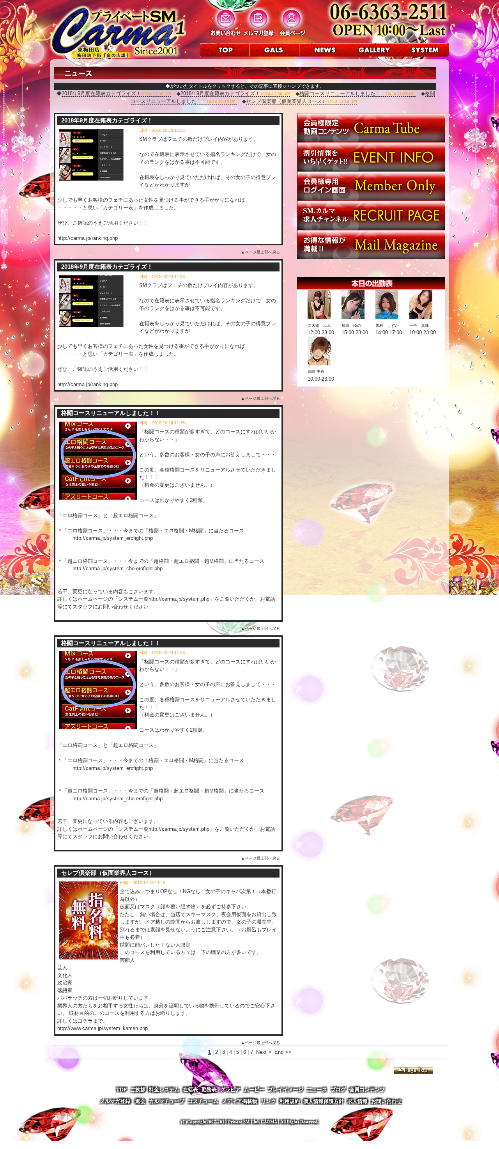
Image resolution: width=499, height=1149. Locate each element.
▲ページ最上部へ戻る (260, 252)
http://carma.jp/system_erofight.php (113, 538)
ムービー (254, 1089)
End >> (282, 1052)
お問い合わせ (386, 1101)
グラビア (230, 1089)
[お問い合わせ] (225, 36)
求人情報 (357, 1101)
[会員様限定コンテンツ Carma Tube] (371, 140)
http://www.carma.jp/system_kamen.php (102, 1028)
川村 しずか (387, 325)
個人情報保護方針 (323, 1101)
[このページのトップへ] (413, 1070)
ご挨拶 (137, 1089)
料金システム (164, 1089)
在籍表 (190, 1089)
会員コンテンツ (367, 1089)
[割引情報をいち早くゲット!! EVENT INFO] (371, 169)
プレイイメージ (285, 1089)
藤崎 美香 (316, 371)
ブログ (338, 1089)
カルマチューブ (166, 1101)
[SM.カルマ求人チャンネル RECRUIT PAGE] (371, 228)
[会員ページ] (291, 36)
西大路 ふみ (319, 325)
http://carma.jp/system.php (179, 599)
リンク (268, 1101)
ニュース (317, 1089)
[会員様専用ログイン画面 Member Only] (371, 199)
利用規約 (290, 1101)
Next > (263, 1052)
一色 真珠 (419, 325)
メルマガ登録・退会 (122, 1101)
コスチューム (203, 1101)
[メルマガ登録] (258, 36)
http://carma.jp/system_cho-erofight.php (118, 568)
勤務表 (209, 1089)
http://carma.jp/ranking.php (87, 238)
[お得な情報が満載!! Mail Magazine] (371, 257)
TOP (121, 1089)
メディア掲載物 (239, 1101)
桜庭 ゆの (351, 325)
